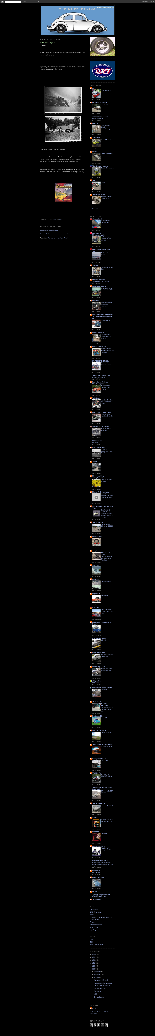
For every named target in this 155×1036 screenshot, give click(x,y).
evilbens (95, 818)
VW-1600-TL (96, 773)
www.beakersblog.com (100, 860)
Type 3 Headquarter (96, 945)
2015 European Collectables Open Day (107, 611)
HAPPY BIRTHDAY (107, 805)
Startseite (67, 234)
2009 (94, 966)
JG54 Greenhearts (98, 846)
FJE (93, 88)
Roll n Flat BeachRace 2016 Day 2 (106, 451)
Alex (94, 1008)
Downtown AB (105, 320)
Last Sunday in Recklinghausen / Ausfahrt (106, 238)
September (98, 974)
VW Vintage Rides (98, 667)
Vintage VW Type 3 (99, 759)
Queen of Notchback (99, 652)
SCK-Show (95, 683)
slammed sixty (97, 219)
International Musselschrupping (98, 234)
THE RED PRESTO (98, 803)
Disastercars (94, 909)
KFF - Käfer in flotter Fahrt (101, 412)
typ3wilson (96, 579)
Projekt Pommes (98, 333)
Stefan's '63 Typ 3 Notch (100, 426)
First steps (97, 991)
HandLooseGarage (98, 447)
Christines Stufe (98, 877)
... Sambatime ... (106, 90)
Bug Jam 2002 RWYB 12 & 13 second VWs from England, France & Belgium (107, 513)
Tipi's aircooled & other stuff (102, 744)
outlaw (92, 915)
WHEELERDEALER (99, 347)
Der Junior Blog (97, 716)
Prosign (92, 922)
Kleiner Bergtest (106, 732)
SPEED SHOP (97, 441)
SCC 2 (103, 182)
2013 (94, 954)
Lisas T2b (104, 718)
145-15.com (96, 152)
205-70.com (96, 137)
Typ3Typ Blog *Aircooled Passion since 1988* (101, 895)
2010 (94, 963)
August (96, 977)
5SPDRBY (95, 832)
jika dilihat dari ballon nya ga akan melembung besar (107, 495)
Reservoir (104, 834)
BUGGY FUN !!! (106, 139)
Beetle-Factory (97, 300)
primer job (104, 640)
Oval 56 (95, 209)
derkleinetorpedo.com (100, 117)
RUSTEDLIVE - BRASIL (100, 361)
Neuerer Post (44, 234)
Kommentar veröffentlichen (49, 231)
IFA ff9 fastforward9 (99, 638)
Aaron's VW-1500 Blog (100, 286)
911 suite (95, 443)
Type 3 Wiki (94, 927)
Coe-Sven (95, 565)
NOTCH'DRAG (97, 536)
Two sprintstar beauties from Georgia (105, 387)
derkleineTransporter (99, 102)
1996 (95, 994)
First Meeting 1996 (100, 988)
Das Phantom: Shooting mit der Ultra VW (106, 336)
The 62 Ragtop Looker (100, 166)
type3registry (94, 930)
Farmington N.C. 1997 (101, 980)
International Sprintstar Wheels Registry (100, 383)
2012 (94, 957)
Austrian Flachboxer (99, 730)
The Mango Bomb (98, 195)
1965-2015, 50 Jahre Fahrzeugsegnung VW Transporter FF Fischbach (107, 556)
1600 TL (95, 462)
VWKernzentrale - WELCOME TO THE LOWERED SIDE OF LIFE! (102, 316)
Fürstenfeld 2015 (106, 581)
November (97, 971)
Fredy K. (95, 123)
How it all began (99, 997)
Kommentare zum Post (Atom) (58, 238)
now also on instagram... (99, 377)
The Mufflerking (77, 9)
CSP (91, 939)
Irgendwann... (105, 595)
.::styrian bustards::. (99, 551)
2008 (94, 969)
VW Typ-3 (95, 265)
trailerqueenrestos (96, 925)
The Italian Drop (98, 702)
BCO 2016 (104, 104)
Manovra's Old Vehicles (100, 492)
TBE (93, 180)
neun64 (94, 891)
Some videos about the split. (101, 281)
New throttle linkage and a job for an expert (107, 401)
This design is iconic (107, 168)
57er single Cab (97, 522)
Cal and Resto (97, 608)
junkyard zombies (98, 279)
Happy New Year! (97, 118)
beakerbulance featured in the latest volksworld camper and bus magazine (102, 864)
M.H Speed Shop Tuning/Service (98, 477)
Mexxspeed (96, 871)
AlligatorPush (97, 681)
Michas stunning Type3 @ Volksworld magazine (107, 350)
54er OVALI (104, 689)
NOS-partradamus (106, 746)
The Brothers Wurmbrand (101, 375)
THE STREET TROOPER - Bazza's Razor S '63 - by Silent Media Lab (107, 707)
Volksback (96, 398)
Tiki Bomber (96, 899)
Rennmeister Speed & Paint (102, 687)
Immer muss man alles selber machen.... (106, 304)
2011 (94, 960)
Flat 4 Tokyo (104, 760)
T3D (91, 942)
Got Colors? (96, 872)
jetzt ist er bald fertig (107, 154)
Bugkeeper (96, 594)
